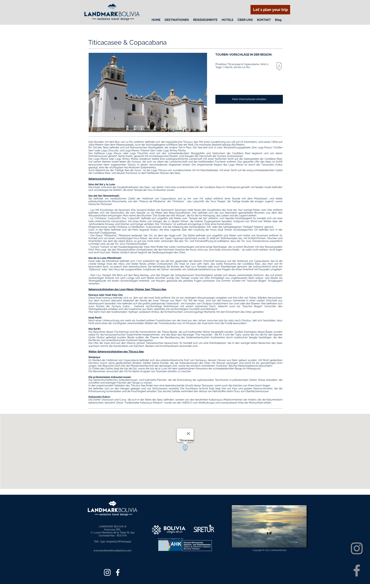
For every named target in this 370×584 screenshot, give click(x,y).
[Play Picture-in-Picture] (294, 542)
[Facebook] (357, 570)
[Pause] (237, 542)
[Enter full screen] (301, 542)
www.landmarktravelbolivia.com (112, 550)
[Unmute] (244, 542)
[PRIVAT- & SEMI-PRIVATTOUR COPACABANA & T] (279, 67)
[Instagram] (357, 548)
